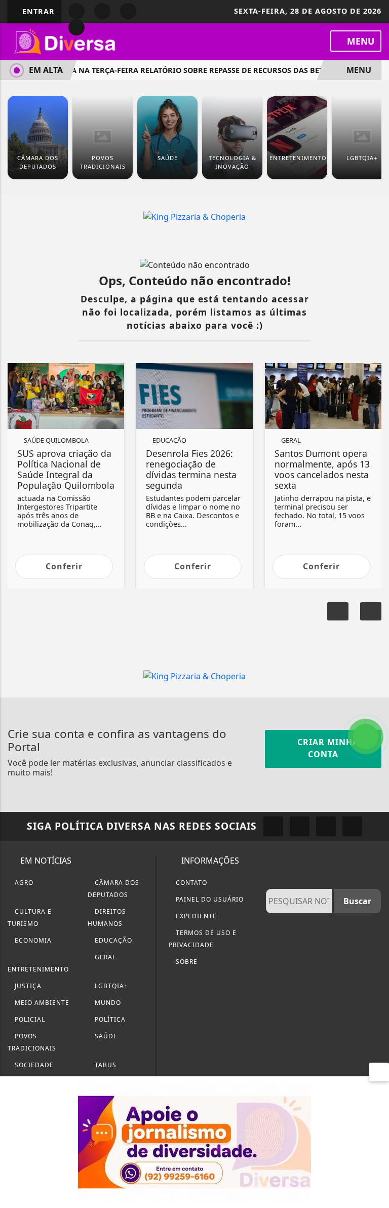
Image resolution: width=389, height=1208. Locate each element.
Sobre (186, 961)
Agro (23, 882)
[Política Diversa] (66, 40)
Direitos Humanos (107, 917)
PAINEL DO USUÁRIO (209, 899)
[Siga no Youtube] (128, 11)
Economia (32, 940)
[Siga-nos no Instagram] (299, 826)
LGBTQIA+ (110, 986)
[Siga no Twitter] (76, 27)
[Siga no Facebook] (76, 11)
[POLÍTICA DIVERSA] (194, 1141)
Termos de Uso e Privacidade (203, 938)
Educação (112, 940)
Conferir (64, 566)
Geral (104, 957)
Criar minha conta (327, 748)
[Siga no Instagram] (102, 11)
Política (109, 1019)
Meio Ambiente (41, 1002)
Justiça (27, 986)
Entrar (37, 11)
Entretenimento (38, 969)
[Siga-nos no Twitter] (326, 826)
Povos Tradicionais (32, 1042)
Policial (29, 1019)
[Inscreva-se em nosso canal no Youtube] (352, 826)
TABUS (104, 1065)
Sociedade (33, 1065)
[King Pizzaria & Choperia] (194, 215)
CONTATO (190, 882)
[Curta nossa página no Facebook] (273, 826)
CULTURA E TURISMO (30, 917)
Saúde (105, 1036)
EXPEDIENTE (195, 916)
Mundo (107, 1002)
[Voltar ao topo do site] (374, 664)
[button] (370, 611)
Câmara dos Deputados (113, 888)
